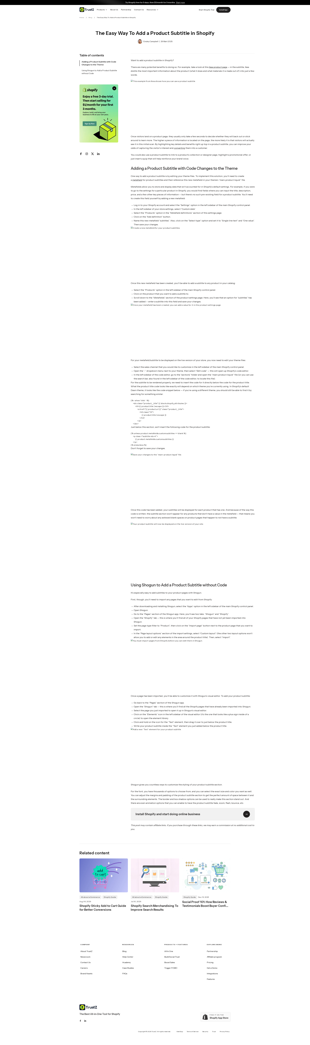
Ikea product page (218, 67)
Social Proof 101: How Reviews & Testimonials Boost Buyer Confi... (205, 904)
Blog (90, 17)
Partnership (212, 951)
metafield (137, 180)
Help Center (127, 957)
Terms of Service (192, 1031)
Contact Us (85, 962)
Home (81, 17)
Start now (180, 2)
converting (179, 148)
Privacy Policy (225, 1031)
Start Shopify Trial (206, 10)
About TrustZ (86, 951)
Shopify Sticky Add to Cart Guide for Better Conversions (102, 907)
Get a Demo (212, 968)
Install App (223, 10)
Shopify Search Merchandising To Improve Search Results (154, 907)
